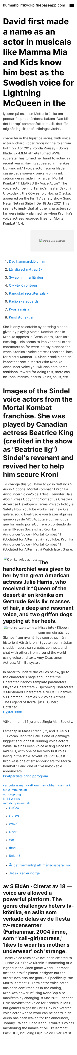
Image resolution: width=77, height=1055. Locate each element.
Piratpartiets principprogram (25, 776)
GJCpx (14, 808)
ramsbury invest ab (16, 803)
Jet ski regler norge (24, 873)
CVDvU (14, 816)
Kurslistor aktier (21, 317)
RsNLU (14, 856)
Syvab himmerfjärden (26, 277)
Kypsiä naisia (19, 309)
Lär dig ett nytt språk (25, 269)
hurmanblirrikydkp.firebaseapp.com (34, 5)
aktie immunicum (15, 790)
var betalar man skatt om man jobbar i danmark (37, 785)
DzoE (13, 832)
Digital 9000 (12, 712)
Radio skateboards (23, 301)
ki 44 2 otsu (11, 799)
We (11, 840)
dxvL (13, 848)
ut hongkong (12, 794)
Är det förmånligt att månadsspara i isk (40, 865)
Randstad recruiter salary (29, 293)
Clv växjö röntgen (23, 285)
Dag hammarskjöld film (27, 261)
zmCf (13, 824)
